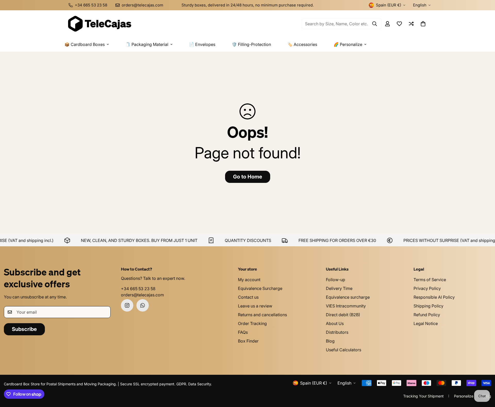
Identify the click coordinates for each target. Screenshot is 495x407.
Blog (330, 341)
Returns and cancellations (262, 314)
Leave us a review (255, 305)
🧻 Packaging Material (146, 44)
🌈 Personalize (348, 44)
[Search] (374, 23)
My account (249, 279)
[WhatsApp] (142, 305)
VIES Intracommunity (346, 305)
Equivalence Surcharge (260, 288)
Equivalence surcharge (348, 297)
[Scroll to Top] (485, 379)
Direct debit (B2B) (343, 314)
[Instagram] (127, 305)
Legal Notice (426, 323)
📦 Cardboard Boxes (84, 44)
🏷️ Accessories (302, 44)
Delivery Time (339, 288)
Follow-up (335, 279)
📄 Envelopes (202, 44)
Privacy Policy (427, 288)
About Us (335, 323)
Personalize (463, 396)
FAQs (243, 332)
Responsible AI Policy (434, 297)
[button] (423, 24)
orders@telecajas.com (142, 294)
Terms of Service (430, 279)
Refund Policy (427, 314)
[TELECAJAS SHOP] (99, 23)
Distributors (337, 332)
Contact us (248, 297)
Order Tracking (252, 323)
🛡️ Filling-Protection (251, 44)
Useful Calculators (343, 349)
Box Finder (248, 341)
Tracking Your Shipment (423, 396)
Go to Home (247, 177)
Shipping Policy (428, 305)
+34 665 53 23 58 (138, 288)
